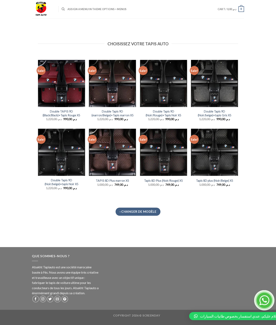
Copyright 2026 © (136, 315)
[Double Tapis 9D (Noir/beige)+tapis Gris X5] (214, 83)
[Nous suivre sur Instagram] (43, 299)
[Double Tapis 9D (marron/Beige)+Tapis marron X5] (112, 83)
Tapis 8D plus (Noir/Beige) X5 (214, 180)
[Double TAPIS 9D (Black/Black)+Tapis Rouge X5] (61, 83)
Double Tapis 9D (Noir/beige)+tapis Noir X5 (61, 182)
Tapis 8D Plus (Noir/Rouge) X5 (163, 180)
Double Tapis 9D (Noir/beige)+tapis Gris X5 (214, 113)
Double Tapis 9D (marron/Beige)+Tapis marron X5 (113, 113)
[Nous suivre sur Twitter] (50, 299)
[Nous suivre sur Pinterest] (64, 299)
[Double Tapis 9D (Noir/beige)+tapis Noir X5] (61, 152)
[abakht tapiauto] (42, 9)
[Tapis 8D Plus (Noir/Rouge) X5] (163, 152)
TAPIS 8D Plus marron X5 (112, 180)
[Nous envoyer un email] (57, 299)
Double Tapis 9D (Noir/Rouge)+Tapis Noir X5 (163, 113)
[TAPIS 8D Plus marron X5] (112, 152)
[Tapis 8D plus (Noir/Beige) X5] (214, 152)
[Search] (63, 9)
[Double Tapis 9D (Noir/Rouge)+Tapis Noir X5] (163, 83)
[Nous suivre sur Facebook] (35, 299)
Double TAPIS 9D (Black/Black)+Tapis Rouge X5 (61, 113)
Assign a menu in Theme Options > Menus (97, 9)
